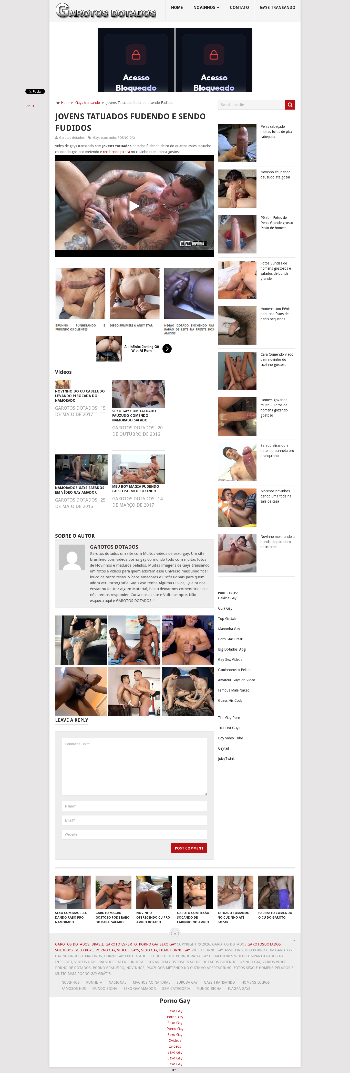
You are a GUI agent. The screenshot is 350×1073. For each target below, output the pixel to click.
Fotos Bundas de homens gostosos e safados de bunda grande (276, 271)
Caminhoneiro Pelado (235, 670)
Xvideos (175, 1040)
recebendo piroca (116, 152)
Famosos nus (73, 988)
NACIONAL (117, 982)
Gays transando (277, 7)
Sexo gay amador (139, 988)
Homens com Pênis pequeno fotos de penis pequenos (275, 314)
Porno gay (175, 1017)
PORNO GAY (126, 138)
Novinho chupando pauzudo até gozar (276, 174)
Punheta (94, 982)
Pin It (29, 106)
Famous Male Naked (234, 690)
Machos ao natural (151, 982)
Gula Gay (225, 608)
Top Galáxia (227, 619)
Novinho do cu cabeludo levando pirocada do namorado (80, 395)
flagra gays (239, 988)
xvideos (175, 1046)
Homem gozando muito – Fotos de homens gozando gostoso (274, 407)
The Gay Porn (229, 718)
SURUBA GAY (187, 982)
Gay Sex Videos (230, 659)
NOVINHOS (204, 7)
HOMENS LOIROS (255, 982)
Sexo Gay (175, 1011)
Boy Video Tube (230, 738)
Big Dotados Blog (232, 649)
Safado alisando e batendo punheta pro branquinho (277, 450)
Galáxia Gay (227, 598)
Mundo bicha (104, 988)
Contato (239, 7)
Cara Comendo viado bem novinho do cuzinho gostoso (277, 359)
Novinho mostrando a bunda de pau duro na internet (278, 542)
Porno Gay (175, 1029)
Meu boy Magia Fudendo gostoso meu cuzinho (135, 488)
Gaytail (223, 748)
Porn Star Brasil (230, 639)
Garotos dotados (72, 138)
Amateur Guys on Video (236, 680)
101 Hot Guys (229, 728)
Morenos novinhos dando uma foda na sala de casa (276, 496)
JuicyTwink (226, 759)
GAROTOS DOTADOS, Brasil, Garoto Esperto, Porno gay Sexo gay (115, 944)
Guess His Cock (230, 700)
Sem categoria (176, 988)
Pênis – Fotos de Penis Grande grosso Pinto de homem (277, 223)
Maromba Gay (229, 629)
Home (177, 7)
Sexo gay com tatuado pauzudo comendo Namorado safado (134, 415)
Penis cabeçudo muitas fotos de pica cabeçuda (276, 131)
